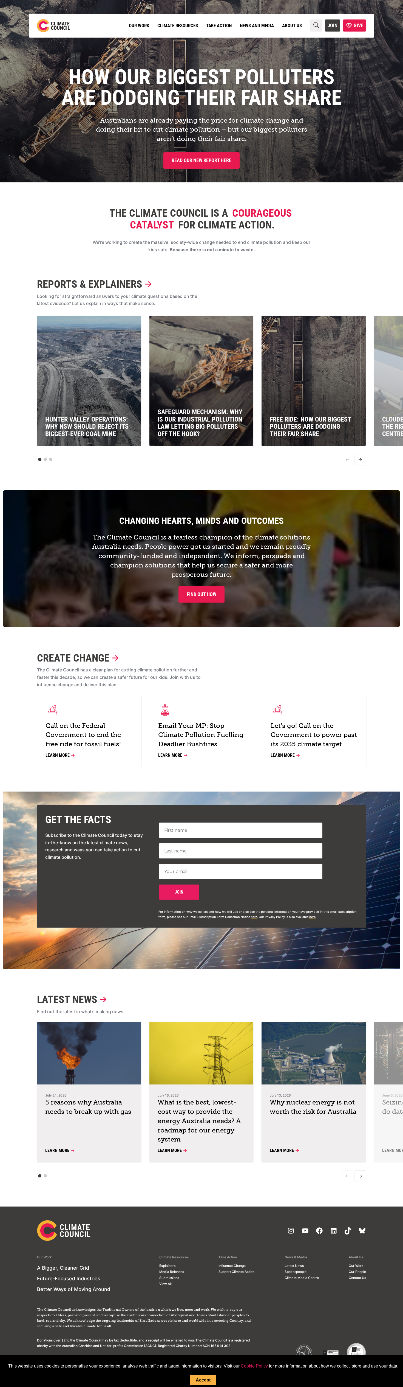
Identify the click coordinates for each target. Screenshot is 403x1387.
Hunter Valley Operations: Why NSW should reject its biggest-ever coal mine (87, 427)
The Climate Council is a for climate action (200, 219)
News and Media (257, 25)
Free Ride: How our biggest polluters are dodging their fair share (310, 427)
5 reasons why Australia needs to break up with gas (88, 1107)
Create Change (73, 658)
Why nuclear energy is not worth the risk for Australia (313, 1107)
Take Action (219, 25)
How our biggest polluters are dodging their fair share (201, 87)
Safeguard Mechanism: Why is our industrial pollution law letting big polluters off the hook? (200, 423)
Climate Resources (177, 25)
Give (358, 25)
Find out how (201, 594)
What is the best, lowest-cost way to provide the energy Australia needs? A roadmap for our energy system (199, 1121)
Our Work (139, 25)
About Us (292, 25)
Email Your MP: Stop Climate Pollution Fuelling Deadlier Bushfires (200, 735)
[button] (39, 459)
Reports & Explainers (89, 284)
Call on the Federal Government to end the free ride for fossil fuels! (83, 735)
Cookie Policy (254, 1366)
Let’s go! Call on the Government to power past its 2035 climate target (314, 735)
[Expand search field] (316, 25)
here (254, 917)
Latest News (67, 999)
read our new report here (201, 160)
